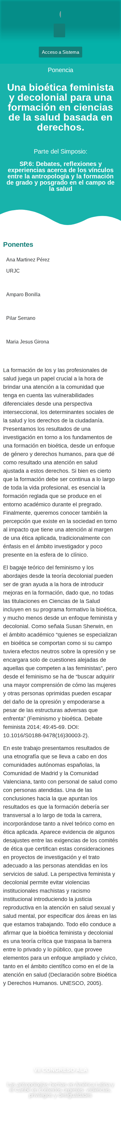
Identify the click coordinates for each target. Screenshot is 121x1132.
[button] (59, 30)
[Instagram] (60, 1042)
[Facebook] (41, 1042)
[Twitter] (79, 1042)
